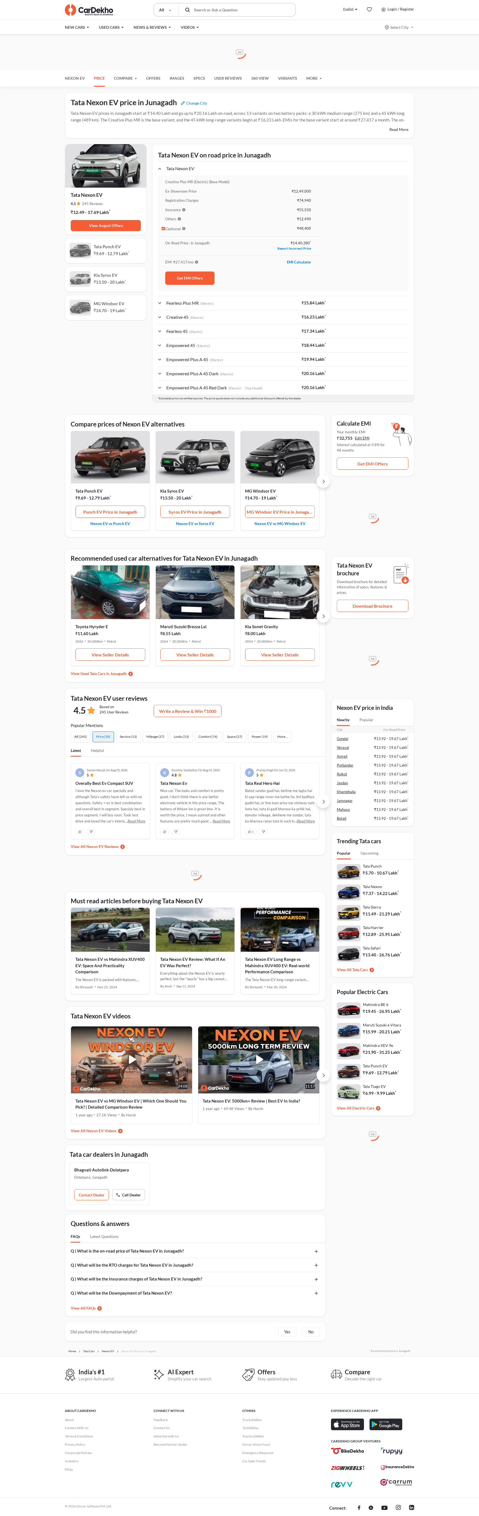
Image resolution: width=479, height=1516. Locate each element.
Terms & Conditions (79, 1436)
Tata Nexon (372, 886)
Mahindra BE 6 (375, 1004)
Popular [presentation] (366, 719)
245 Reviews (92, 203)
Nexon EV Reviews (102, 846)
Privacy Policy (75, 1444)
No (311, 1331)
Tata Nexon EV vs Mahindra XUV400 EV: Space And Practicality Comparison (110, 965)
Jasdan (342, 783)
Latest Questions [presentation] (104, 1236)
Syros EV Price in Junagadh (195, 511)
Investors (71, 1461)
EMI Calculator (299, 262)
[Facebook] (359, 1508)
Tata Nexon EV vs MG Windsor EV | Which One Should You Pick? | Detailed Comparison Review (131, 1104)
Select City (399, 27)
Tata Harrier (373, 927)
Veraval (343, 747)
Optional (173, 229)
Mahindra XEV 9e (378, 1045)
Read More (398, 129)
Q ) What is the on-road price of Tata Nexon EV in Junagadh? (127, 1250)
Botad (341, 818)
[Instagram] (398, 1508)
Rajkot (342, 774)
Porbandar (345, 765)
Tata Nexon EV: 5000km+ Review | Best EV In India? (251, 1100)
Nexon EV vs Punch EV (110, 523)
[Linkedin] (411, 1508)
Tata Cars (360, 969)
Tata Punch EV (89, 490)
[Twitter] (371, 1508)
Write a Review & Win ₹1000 (187, 711)
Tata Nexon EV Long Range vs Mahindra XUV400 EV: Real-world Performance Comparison (277, 965)
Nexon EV (75, 78)
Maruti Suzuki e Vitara (382, 1025)
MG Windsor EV (260, 490)
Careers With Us (76, 1428)
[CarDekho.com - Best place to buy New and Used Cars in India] (89, 10)
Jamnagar (345, 800)
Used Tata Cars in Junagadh (103, 673)
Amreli (342, 756)
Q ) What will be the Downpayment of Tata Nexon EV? (121, 1292)
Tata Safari (372, 948)
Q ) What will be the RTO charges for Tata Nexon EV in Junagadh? (132, 1265)
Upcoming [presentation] (369, 853)
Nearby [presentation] (343, 719)
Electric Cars (363, 1108)
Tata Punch (372, 866)
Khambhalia (346, 792)
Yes (287, 1331)
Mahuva (343, 809)
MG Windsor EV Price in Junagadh (280, 511)
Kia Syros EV (172, 490)
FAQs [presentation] (75, 1236)
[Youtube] (384, 1508)
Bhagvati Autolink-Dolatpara (101, 1169)
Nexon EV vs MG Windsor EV (279, 523)
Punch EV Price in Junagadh (110, 511)
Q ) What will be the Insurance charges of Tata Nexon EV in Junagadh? (136, 1278)
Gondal (342, 738)
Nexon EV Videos (101, 1130)
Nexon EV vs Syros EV (195, 523)
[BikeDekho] (347, 1451)
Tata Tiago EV (374, 1086)
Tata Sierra (372, 907)
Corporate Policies (78, 1453)
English (348, 9)
